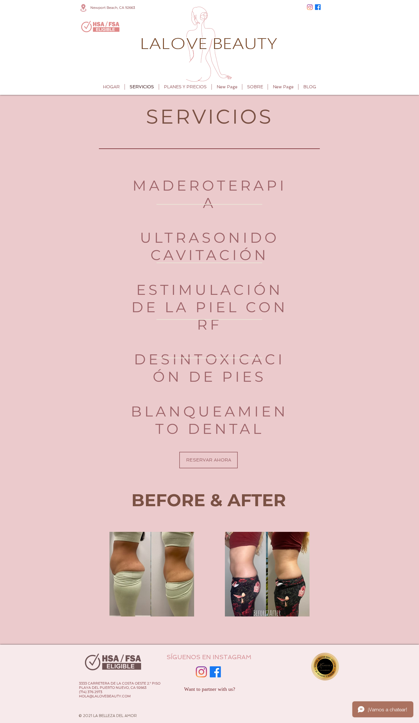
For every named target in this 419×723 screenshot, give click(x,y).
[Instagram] (310, 7)
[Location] (83, 7)
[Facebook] (318, 7)
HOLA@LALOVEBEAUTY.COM (105, 696)
